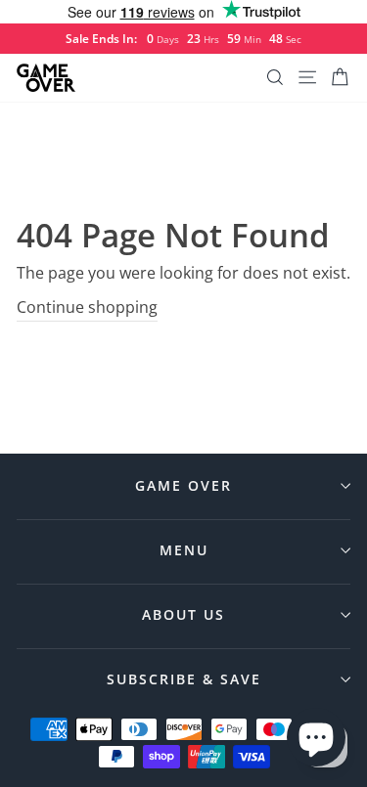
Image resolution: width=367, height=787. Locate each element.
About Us (183, 614)
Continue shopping (87, 307)
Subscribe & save (184, 679)
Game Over (183, 485)
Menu (184, 550)
